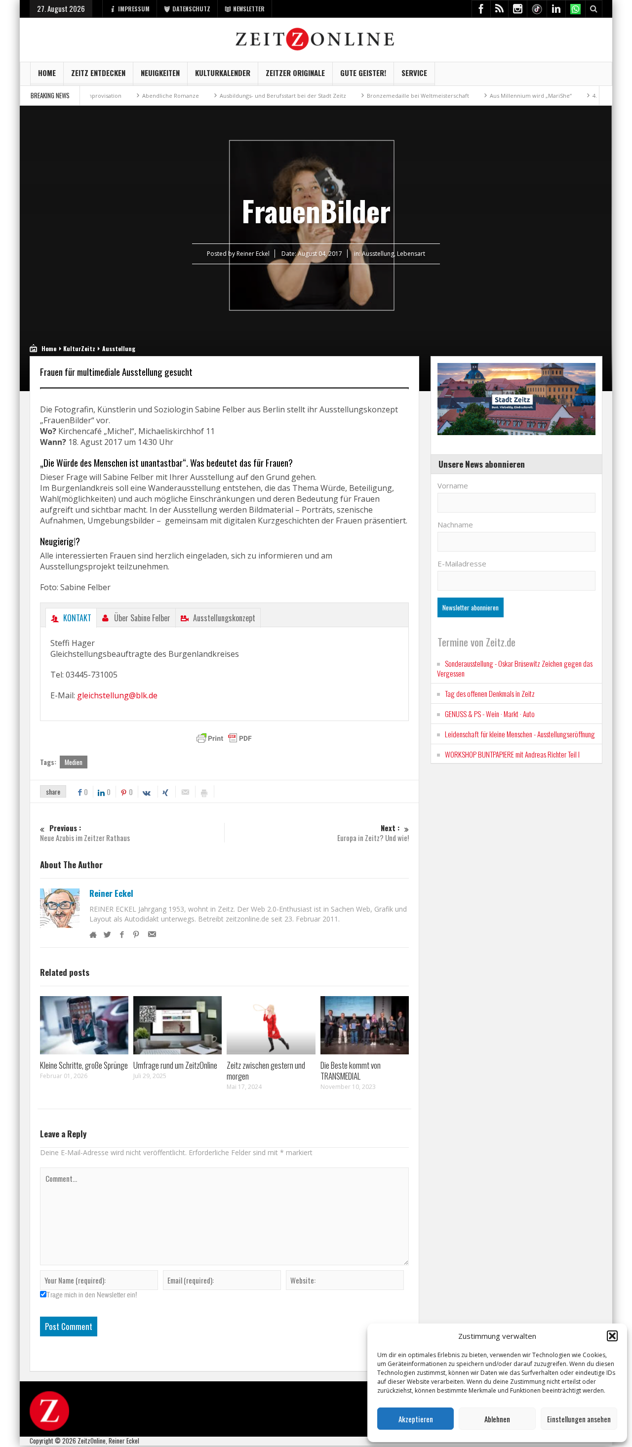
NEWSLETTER (249, 8)
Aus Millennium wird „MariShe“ (504, 95)
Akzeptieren (415, 1418)
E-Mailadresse (461, 563)
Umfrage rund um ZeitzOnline (175, 1065)
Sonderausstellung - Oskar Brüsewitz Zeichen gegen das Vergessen (514, 668)
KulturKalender (222, 72)
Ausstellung (378, 253)
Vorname (452, 485)
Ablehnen (497, 1418)
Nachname (455, 524)
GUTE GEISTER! (363, 72)
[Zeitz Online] (316, 38)
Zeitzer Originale (295, 72)
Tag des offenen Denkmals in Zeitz (490, 693)
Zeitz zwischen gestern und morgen (266, 1070)
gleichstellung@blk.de (117, 695)
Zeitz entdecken (98, 72)
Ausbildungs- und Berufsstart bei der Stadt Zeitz (256, 95)
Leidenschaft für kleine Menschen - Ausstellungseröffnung (520, 733)
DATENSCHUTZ (191, 8)
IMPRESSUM (134, 8)
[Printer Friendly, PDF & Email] (224, 738)
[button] (612, 1336)
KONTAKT (77, 618)
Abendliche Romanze (144, 95)
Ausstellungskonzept (224, 618)
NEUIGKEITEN (160, 72)
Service (414, 72)
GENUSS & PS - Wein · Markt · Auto (490, 713)
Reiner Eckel (111, 893)
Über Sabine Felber (142, 618)
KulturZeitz (79, 348)
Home (47, 72)
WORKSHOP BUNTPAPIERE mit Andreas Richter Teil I (512, 754)
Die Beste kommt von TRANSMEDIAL (350, 1070)
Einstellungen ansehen (579, 1418)
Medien (73, 762)
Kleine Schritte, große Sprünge (84, 1065)
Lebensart (411, 253)
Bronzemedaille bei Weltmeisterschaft (391, 95)
